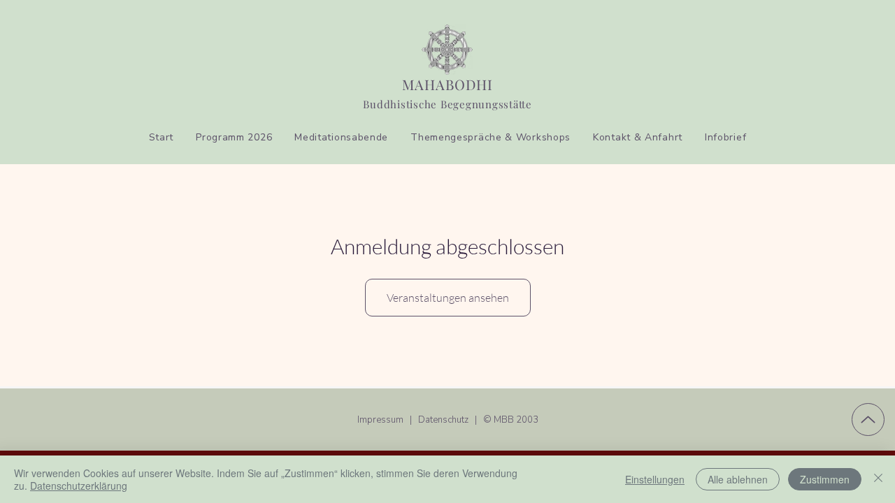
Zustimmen (825, 479)
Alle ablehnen (738, 479)
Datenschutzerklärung (78, 486)
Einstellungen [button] (655, 479)
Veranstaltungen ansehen (448, 298)
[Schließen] (878, 479)
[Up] (868, 419)
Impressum (381, 420)
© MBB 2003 (510, 420)
